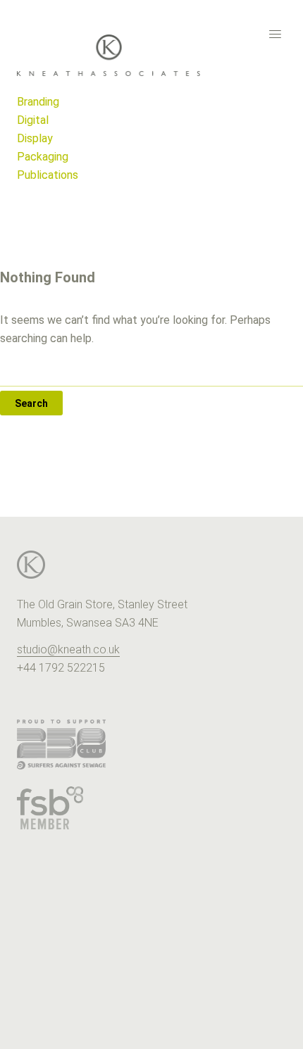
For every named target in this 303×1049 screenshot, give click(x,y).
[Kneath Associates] (151, 55)
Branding (38, 101)
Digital (33, 120)
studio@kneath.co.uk (68, 649)
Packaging (42, 156)
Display (35, 138)
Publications (47, 175)
